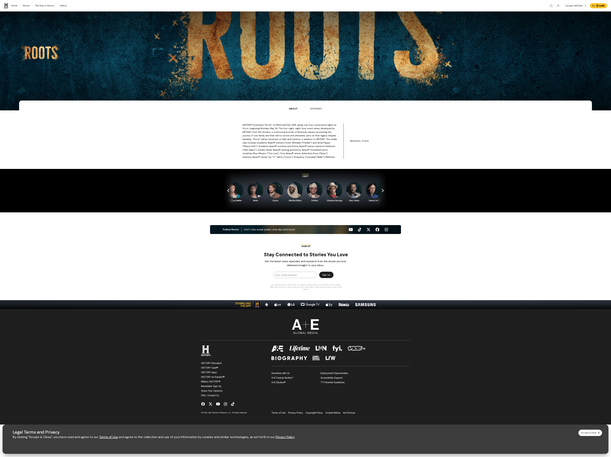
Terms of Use (278, 412)
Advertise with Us (280, 373)
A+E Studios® (278, 382)
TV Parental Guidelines (333, 382)
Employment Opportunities (334, 373)
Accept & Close (589, 432)
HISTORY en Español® (213, 377)
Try (593, 5)
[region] (305, 190)
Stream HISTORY (574, 5)
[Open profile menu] (558, 5)
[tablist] (305, 105)
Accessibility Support (332, 377)
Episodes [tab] (316, 108)
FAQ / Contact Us (210, 395)
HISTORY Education (211, 363)
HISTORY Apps (209, 372)
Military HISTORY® (210, 381)
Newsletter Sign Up (211, 386)
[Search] (551, 5)
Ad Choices (349, 412)
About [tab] (293, 108)
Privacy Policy (295, 412)
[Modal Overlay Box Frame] (305, 268)
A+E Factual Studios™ (282, 377)
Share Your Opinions (212, 390)
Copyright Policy (314, 412)
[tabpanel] (305, 209)
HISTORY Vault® (209, 367)
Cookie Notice (333, 412)
